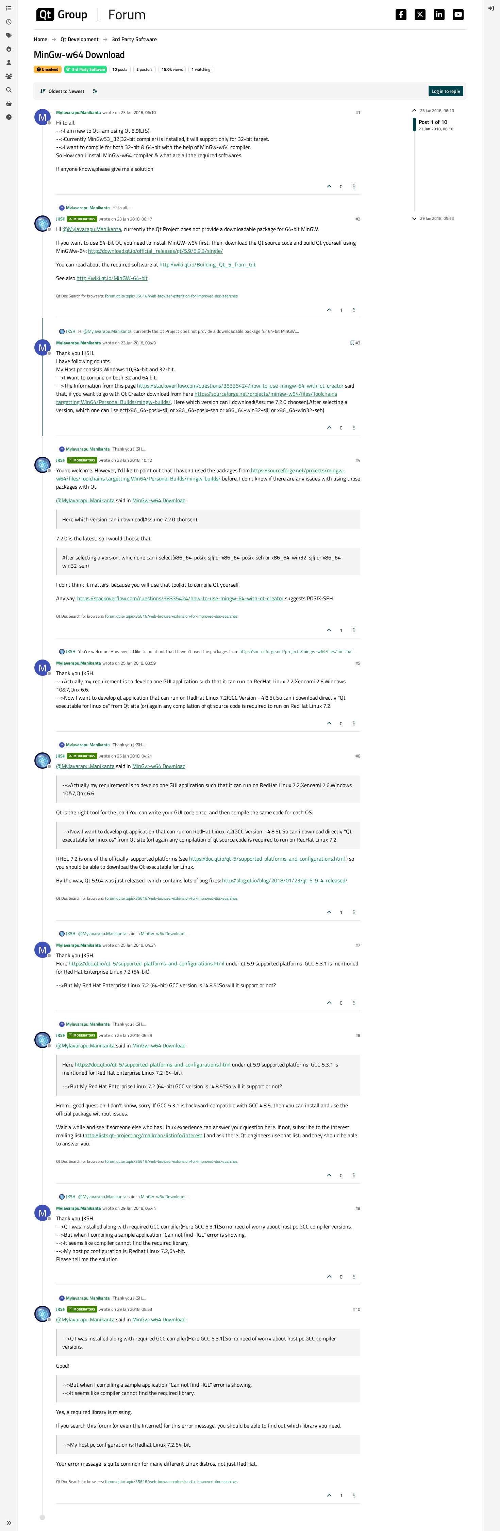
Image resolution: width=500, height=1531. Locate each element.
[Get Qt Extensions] (9, 103)
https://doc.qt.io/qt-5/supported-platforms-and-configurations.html (267, 858)
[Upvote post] (329, 186)
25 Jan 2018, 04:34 (138, 945)
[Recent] (9, 21)
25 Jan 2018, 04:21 (134, 755)
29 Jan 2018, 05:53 (134, 1309)
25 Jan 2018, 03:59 (138, 662)
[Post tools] (354, 186)
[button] (9, 1522)
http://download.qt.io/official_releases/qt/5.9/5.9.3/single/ (155, 251)
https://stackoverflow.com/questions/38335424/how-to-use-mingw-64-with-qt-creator (240, 385)
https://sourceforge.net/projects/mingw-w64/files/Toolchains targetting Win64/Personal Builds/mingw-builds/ (200, 474)
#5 (357, 662)
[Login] (491, 8)
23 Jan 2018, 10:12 (134, 460)
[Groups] (9, 76)
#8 (357, 1035)
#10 (356, 1309)
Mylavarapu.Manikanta (78, 112)
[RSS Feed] (95, 91)
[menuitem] (491, 8)
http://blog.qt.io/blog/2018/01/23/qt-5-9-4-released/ (285, 880)
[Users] (9, 62)
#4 (357, 460)
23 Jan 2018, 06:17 (134, 218)
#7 (357, 945)
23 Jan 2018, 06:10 (138, 112)
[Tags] (9, 35)
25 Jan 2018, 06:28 (134, 1035)
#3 (357, 342)
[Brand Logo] (90, 14)
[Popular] (9, 49)
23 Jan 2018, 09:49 (138, 342)
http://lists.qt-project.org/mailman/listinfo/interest (143, 1135)
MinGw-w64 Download (158, 500)
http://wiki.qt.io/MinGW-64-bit (112, 278)
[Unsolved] (9, 117)
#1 (357, 112)
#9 (357, 1208)
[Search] (9, 89)
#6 (357, 755)
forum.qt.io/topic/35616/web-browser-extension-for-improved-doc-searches (171, 296)
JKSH (61, 218)
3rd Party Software (88, 69)
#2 (357, 218)
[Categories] (9, 8)
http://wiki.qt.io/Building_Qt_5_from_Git (208, 264)
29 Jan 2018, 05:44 (138, 1208)
